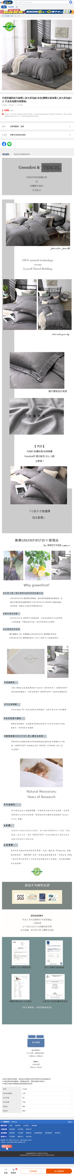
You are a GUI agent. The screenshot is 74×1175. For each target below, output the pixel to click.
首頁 (3, 16)
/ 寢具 (11, 16)
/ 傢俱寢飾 (7, 16)
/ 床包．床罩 (16, 16)
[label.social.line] (9, 143)
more (70, 1122)
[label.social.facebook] (4, 143)
